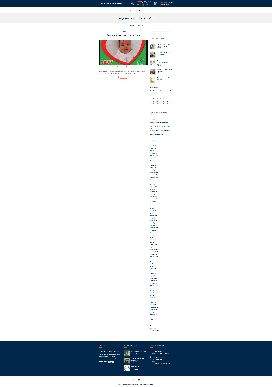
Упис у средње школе (157, 359)
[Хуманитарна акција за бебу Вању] (123, 52)
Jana (151, 126)
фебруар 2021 (153, 273)
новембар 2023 (154, 194)
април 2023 (153, 210)
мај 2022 (152, 237)
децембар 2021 (154, 249)
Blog (115, 67)
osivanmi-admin (122, 67)
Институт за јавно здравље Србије (161, 363)
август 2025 (153, 158)
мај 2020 (152, 295)
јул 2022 (152, 232)
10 (170, 95)
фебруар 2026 (153, 148)
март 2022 (152, 242)
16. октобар (123, 31)
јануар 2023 (153, 218)
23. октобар (159, 79)
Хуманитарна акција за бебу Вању (123, 35)
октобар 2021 (153, 254)
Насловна (101, 10)
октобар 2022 (153, 225)
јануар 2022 (153, 247)
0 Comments (131, 67)
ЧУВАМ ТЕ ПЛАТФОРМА (158, 351)
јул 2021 (152, 261)
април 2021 (153, 268)
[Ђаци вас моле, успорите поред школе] (152, 54)
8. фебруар (159, 65)
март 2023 (152, 213)
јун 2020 (152, 292)
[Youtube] (139, 380)
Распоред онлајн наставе (158, 357)
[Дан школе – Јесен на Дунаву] (152, 80)
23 (167, 101)
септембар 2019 (154, 314)
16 (167, 98)
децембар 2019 (154, 307)
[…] (139, 73)
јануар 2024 (153, 189)
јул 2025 (152, 160)
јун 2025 (152, 162)
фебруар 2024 (153, 186)
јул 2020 (152, 290)
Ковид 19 (154, 361)
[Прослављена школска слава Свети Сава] (152, 71)
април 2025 (153, 165)
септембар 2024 (154, 177)
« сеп (151, 107)
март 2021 (152, 271)
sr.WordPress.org (154, 333)
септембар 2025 (154, 155)
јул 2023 (152, 203)
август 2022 (153, 230)
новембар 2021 (154, 251)
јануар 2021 (153, 275)
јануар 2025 (153, 167)
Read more (123, 77)
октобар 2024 (153, 174)
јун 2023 (152, 206)
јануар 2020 (153, 304)
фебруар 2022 (153, 244)
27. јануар (159, 72)
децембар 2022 (154, 220)
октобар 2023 (153, 196)
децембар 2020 (154, 278)
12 (153, 98)
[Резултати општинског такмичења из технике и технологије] (152, 63)
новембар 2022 (154, 223)
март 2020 (152, 300)
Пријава (152, 325)
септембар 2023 (154, 198)
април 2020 (153, 297)
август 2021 (153, 259)
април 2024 (153, 182)
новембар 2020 (154, 280)
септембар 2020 (154, 285)
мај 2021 (152, 266)
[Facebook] (133, 380)
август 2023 (153, 201)
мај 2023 (152, 208)
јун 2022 (152, 235)
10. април (159, 47)
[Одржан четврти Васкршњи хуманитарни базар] (152, 46)
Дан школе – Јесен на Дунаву (164, 77)
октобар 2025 (153, 153)
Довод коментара (154, 330)
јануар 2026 (153, 150)
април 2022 (153, 239)
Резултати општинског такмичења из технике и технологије (163, 62)
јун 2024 (152, 179)
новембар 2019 (154, 309)
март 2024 (152, 184)
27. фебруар (159, 55)
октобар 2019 (153, 312)
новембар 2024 (154, 172)
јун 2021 (152, 263)
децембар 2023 (154, 191)
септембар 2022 (154, 227)
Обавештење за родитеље (163, 130)
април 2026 (153, 145)
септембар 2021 (154, 256)
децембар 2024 (154, 170)
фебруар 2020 (153, 302)
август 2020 (153, 288)
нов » (154, 107)
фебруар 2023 (153, 215)
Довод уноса (153, 328)
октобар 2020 (153, 283)
